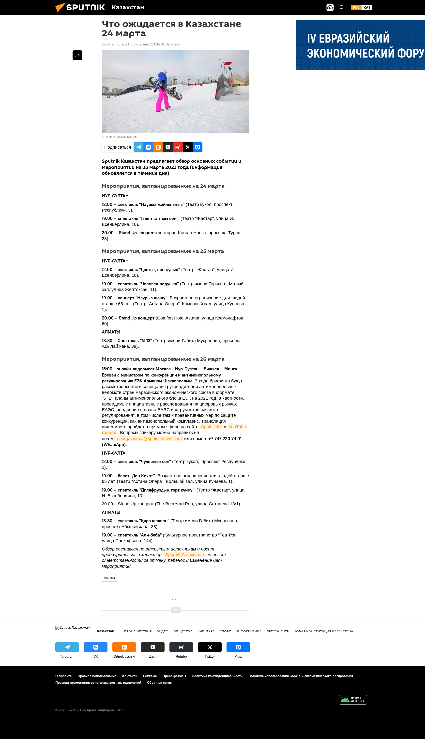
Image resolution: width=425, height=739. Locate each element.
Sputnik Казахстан (184, 554)
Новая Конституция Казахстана (323, 631)
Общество (183, 631)
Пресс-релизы (174, 676)
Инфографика (248, 631)
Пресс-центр (277, 631)
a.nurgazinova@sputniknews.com (149, 438)
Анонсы (109, 578)
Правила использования (97, 676)
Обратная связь (159, 682)
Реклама (150, 676)
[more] (77, 55)
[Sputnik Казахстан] (82, 13)
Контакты (129, 676)
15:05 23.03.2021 (115, 44)
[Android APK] (353, 700)
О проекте (63, 676)
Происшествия (138, 631)
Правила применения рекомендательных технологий (98, 682)
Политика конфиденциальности (217, 676)
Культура (206, 631)
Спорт (225, 631)
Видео (162, 631)
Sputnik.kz (211, 426)
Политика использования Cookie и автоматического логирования (300, 676)
